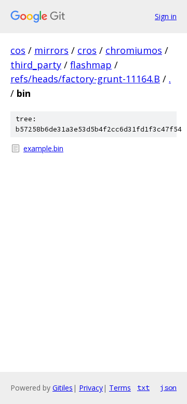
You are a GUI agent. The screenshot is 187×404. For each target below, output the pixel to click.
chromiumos (133, 50)
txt (143, 387)
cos (17, 50)
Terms (120, 388)
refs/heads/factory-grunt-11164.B (85, 79)
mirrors (51, 50)
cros (87, 50)
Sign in (166, 16)
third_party (35, 65)
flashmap (91, 65)
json (168, 387)
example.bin (43, 148)
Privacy (91, 388)
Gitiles (62, 388)
